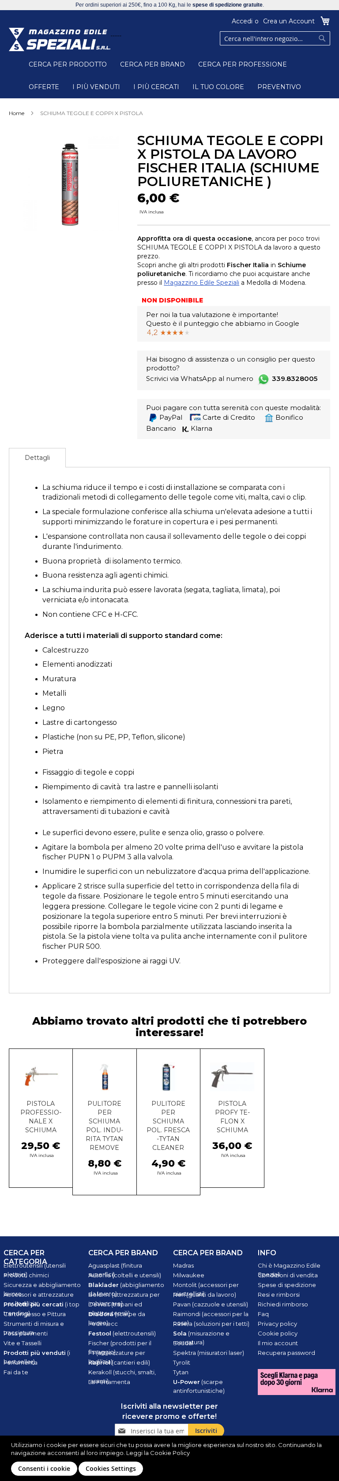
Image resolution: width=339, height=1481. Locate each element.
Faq (263, 1313)
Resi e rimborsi (279, 1294)
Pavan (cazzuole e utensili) (210, 1304)
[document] (170, 1458)
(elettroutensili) (122, 1333)
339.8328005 (294, 378)
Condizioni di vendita (288, 1275)
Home (16, 113)
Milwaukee (188, 1275)
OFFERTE (44, 87)
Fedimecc (103, 1323)
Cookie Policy (170, 1452)
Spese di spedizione (287, 1284)
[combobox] (275, 38)
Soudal (183, 1343)
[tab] (37, 457)
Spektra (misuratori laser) (208, 1352)
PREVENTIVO (279, 87)
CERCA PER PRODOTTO (68, 64)
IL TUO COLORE (218, 87)
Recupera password (286, 1352)
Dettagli (37, 458)
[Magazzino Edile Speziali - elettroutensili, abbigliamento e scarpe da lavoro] (59, 39)
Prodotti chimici (26, 1275)
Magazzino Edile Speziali (201, 283)
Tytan (180, 1372)
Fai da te (16, 1372)
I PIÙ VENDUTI (96, 87)
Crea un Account (289, 21)
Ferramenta (21, 1362)
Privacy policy (277, 1323)
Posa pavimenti (26, 1333)
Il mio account (278, 1343)
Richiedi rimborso (283, 1304)
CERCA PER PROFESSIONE (242, 64)
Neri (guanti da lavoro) (204, 1294)
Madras (183, 1265)
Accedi (242, 21)
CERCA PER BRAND (152, 64)
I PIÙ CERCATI (156, 87)
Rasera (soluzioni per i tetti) (211, 1323)
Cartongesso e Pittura (35, 1313)
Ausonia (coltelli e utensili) (124, 1275)
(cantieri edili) (119, 1362)
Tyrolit (181, 1362)
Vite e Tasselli (22, 1343)
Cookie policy (278, 1333)
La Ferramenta (109, 1381)
